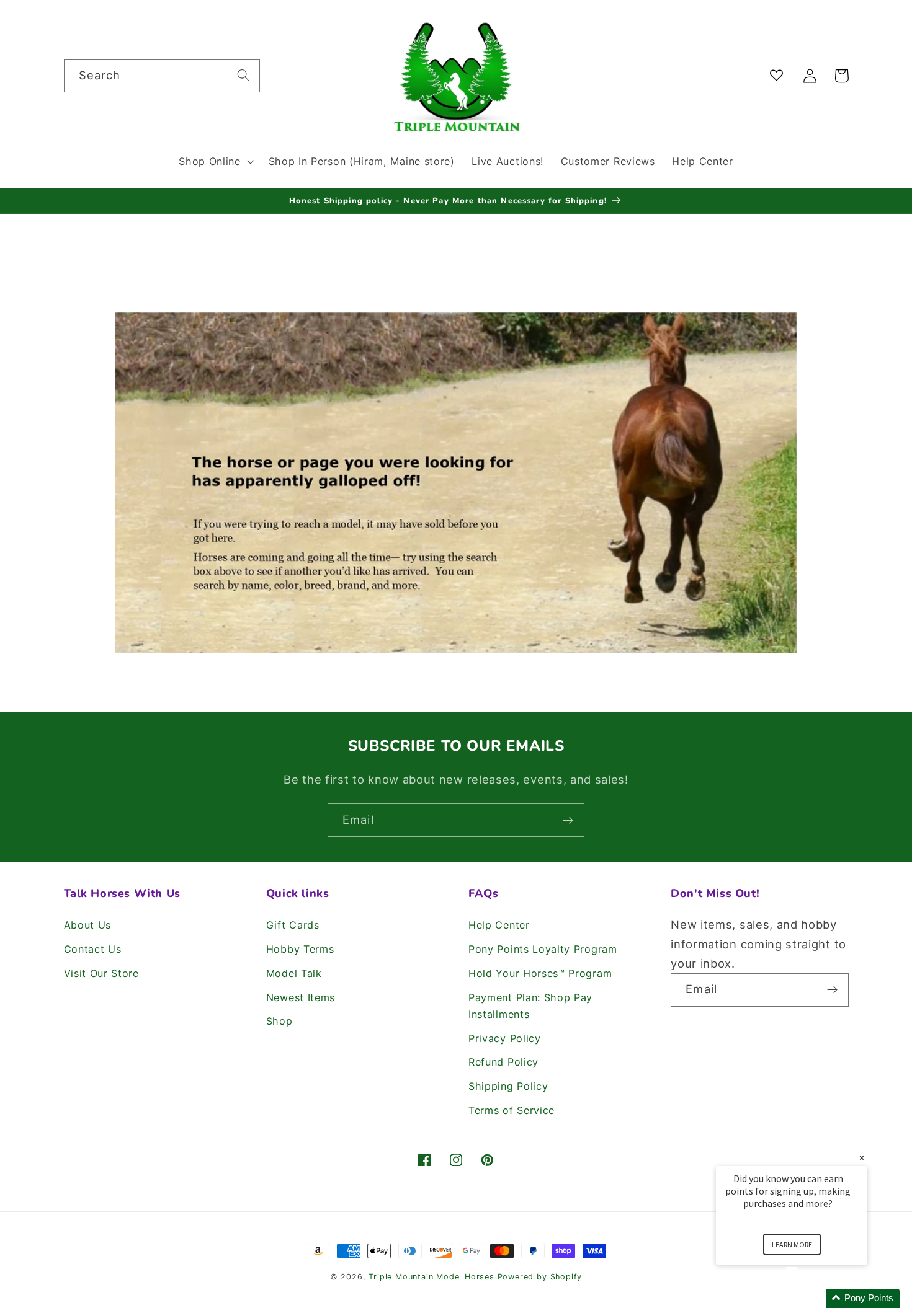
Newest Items (300, 997)
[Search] (243, 75)
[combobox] (162, 76)
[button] (214, 161)
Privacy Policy (504, 1038)
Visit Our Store (101, 973)
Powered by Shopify (540, 1276)
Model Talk (294, 973)
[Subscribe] (568, 820)
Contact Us (93, 949)
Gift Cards (293, 925)
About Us (88, 925)
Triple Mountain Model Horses (431, 1276)
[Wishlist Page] (779, 76)
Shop (279, 1021)
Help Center (499, 925)
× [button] (861, 1158)
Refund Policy (503, 1062)
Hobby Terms (300, 949)
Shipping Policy (508, 1086)
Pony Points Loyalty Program (542, 949)
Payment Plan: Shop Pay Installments (530, 1005)
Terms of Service (511, 1110)
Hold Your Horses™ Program (540, 973)
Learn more (792, 1244)
